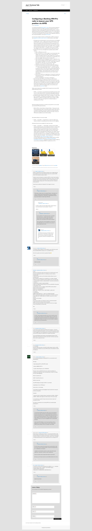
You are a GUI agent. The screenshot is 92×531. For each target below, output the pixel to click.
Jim (33, 465)
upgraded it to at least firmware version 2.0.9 (41, 37)
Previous (27, 13)
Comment (34, 493)
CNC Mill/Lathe (35, 10)
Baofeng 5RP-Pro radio (44, 27)
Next (65, 13)
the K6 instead (48, 34)
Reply (35, 186)
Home (27, 10)
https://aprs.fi (42, 85)
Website (34, 516)
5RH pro (46, 165)
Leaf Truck (30, 10)
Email (34, 511)
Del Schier (34, 270)
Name (34, 506)
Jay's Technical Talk (32, 5)
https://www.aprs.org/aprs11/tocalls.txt (47, 136)
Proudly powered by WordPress (46, 527)
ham (48, 165)
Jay (49, 165)
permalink (55, 165)
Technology (40, 165)
